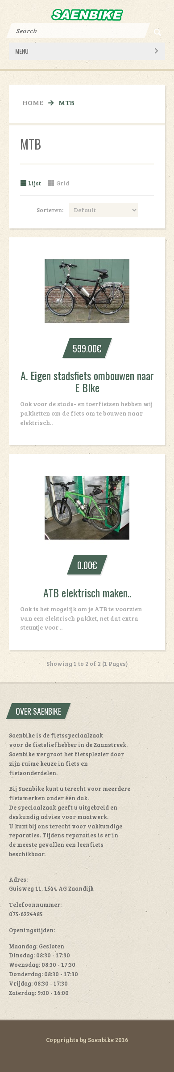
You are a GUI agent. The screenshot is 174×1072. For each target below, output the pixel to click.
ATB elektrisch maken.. (87, 592)
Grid (62, 183)
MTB (66, 102)
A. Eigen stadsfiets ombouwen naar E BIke (87, 381)
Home (33, 102)
